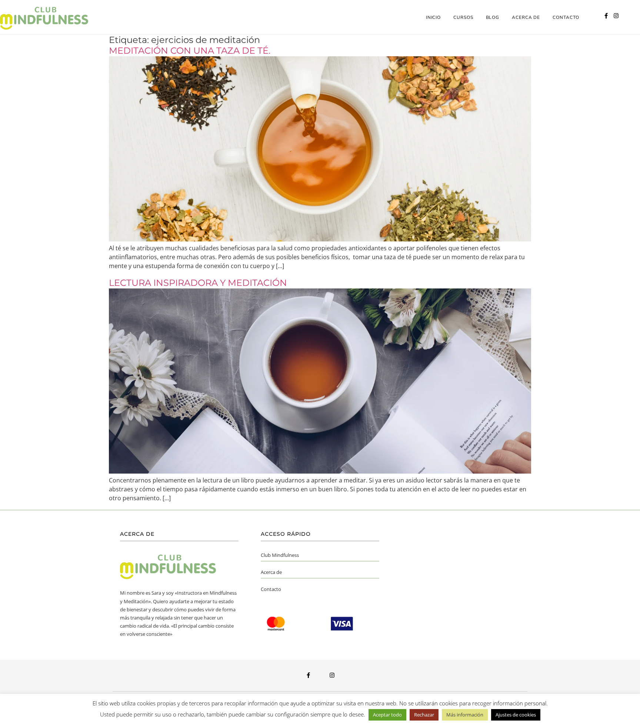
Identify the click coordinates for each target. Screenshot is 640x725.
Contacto (566, 17)
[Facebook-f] (606, 16)
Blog (493, 17)
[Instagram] (616, 16)
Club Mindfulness (280, 555)
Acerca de (526, 17)
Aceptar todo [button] (387, 714)
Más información (464, 714)
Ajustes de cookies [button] (516, 714)
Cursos (463, 17)
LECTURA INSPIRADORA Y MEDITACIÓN (198, 282)
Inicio (433, 17)
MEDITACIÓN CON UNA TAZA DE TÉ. (189, 50)
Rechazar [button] (424, 714)
